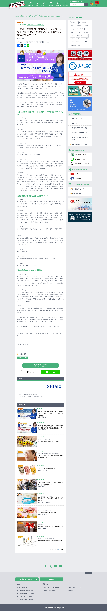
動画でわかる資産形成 (50, 590)
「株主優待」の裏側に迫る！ (26, 590)
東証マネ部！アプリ (80, 154)
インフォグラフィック (76, 42)
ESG (78, 38)
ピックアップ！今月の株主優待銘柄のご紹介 (31, 396)
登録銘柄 (65, 5)
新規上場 (73, 45)
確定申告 (73, 32)
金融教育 (86, 25)
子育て (79, 32)
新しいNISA (74, 22)
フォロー (32, 372)
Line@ (76, 2)
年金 (86, 29)
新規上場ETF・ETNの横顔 (79, 128)
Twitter (72, 2)
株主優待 (25, 42)
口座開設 (86, 32)
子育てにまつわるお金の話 (26, 599)
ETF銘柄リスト (76, 123)
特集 (37, 5)
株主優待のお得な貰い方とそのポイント (50, 526)
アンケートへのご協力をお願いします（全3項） (40, 365)
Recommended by (54, 549)
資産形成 (20, 357)
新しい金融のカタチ (24, 587)
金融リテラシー (82, 45)
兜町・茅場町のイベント (79, 194)
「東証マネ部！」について (81, 1)
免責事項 (70, 590)
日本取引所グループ (78, 189)
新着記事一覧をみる (27, 579)
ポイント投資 (85, 38)
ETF (87, 35)
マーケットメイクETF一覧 (79, 132)
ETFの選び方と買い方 (78, 118)
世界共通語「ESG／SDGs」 (26, 593)
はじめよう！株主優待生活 (46, 468)
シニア (72, 38)
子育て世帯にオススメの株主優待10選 (50, 541)
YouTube (74, 2)
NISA (35, 42)
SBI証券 (40, 42)
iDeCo (72, 25)
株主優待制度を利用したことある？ (49, 441)
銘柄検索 (58, 5)
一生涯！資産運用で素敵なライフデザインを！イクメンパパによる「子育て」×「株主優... (50, 414)
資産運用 (31, 42)
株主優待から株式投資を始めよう (48, 512)
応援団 (51, 5)
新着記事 (30, 5)
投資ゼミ (43, 5)
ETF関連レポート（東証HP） (80, 144)
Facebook (71, 2)
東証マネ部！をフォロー (82, 163)
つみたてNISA (74, 29)
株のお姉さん (46, 42)
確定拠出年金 (82, 22)
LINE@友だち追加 (80, 159)
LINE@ (61, 566)
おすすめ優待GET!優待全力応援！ (28, 394)
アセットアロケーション (77, 35)
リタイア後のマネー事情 (25, 596)
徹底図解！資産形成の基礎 (51, 587)
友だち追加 (52, 372)
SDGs (86, 42)
